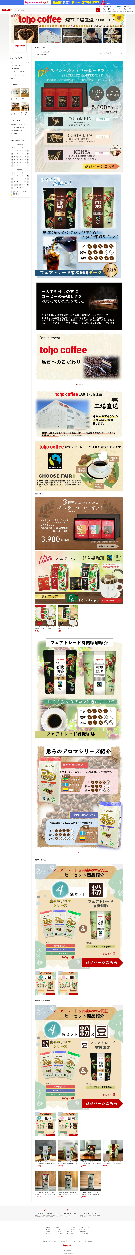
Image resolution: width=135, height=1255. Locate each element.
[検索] (98, 10)
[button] (128, 6)
